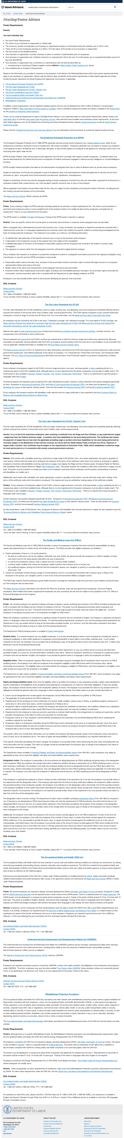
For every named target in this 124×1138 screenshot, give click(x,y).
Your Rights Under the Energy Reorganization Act (97, 1060)
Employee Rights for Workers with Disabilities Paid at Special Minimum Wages (35, 512)
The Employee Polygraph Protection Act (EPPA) (24, 84)
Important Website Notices (52, 1128)
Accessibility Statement (51, 1133)
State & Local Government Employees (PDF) (67, 384)
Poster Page (115, 108)
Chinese (39, 373)
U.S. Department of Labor (15, 1)
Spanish (41, 217)
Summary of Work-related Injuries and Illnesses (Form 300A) (72, 910)
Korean (78, 373)
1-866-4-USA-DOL (9, 1127)
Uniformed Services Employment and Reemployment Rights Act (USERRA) (35, 98)
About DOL (87, 1121)
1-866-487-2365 (8, 1129)
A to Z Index (88, 1136)
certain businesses (88, 122)
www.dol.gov (7, 1133)
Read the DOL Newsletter (92, 1131)
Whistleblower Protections (15, 100)
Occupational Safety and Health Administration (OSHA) (25, 926)
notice (92, 368)
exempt (24, 339)
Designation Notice (86, 798)
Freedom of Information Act (52, 1121)
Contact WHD (8, 291)
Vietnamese (66, 373)
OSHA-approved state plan (20, 894)
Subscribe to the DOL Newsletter (94, 1128)
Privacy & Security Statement (53, 1124)
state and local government (31, 331)
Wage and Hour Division (16, 196)
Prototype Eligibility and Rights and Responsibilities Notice (61, 674)
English (31, 217)
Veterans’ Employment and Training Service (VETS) (27, 955)
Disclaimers (47, 1126)
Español (86, 1124)
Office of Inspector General (92, 1126)
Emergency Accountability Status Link (96, 1133)
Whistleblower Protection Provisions (62, 994)
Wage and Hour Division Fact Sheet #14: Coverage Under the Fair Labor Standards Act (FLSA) (40, 323)
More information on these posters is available (37, 108)
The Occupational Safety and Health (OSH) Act (24, 95)
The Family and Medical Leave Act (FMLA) (22, 92)
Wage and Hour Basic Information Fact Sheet (92, 315)
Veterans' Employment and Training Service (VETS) (23, 981)
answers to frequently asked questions (24, 111)
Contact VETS (9, 983)
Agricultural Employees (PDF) (33, 384)
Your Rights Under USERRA (68, 968)
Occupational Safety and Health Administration (25, 1021)
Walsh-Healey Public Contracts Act (74, 65)
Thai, (53, 373)
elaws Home (18, 14)
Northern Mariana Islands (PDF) (102, 387)
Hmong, (58, 373)
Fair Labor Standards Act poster (51, 501)
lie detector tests (98, 143)
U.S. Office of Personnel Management (30, 355)
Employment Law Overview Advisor (34, 130)
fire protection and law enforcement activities (77, 331)
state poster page (32, 119)
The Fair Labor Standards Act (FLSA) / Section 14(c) (26, 89)
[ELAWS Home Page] (29, 7)
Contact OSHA (9, 929)
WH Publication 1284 (51, 466)
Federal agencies (109, 894)
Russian (46, 373)
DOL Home (6, 14)
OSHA (89, 876)
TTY (4, 1131)
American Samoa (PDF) (76, 387)
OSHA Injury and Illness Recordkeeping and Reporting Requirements (85, 1071)
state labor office (9, 119)
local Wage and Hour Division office (65, 344)
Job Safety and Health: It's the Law (83, 891)
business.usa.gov (48, 119)
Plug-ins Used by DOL (51, 1131)
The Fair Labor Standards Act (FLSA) (20, 86)
